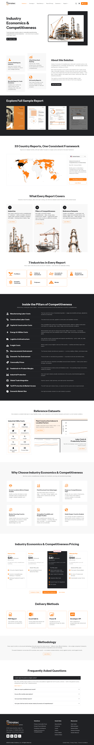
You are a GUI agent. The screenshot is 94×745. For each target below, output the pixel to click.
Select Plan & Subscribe (50, 592)
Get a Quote (62, 592)
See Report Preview (78, 179)
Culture (56, 730)
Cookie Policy (66, 742)
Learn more (17, 685)
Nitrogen (13, 438)
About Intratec (58, 724)
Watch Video (12, 39)
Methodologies (74, 726)
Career (56, 728)
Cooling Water (13, 433)
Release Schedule (75, 730)
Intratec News (74, 732)
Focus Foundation (19, 732)
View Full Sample (78, 118)
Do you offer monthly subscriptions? (24, 694)
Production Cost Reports (40, 728)
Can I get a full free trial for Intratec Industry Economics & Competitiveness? (34, 703)
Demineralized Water (13, 451)
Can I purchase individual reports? (23, 698)
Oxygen (25, 438)
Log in (85, 3)
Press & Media (58, 732)
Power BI (52, 619)
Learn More (78, 183)
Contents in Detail (34, 592)
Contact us (57, 726)
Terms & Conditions (83, 742)
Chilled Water (25, 427)
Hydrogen (13, 444)
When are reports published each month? (25, 689)
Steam (13, 427)
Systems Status (58, 734)
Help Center (74, 724)
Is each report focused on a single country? (26, 678)
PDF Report (12, 619)
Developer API (75, 619)
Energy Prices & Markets (40, 726)
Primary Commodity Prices (40, 724)
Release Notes (74, 728)
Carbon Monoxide (24, 444)
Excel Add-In (33, 619)
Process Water (24, 450)
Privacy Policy (73, 742)
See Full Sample (56, 84)
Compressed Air (25, 433)
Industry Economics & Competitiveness (39, 731)
